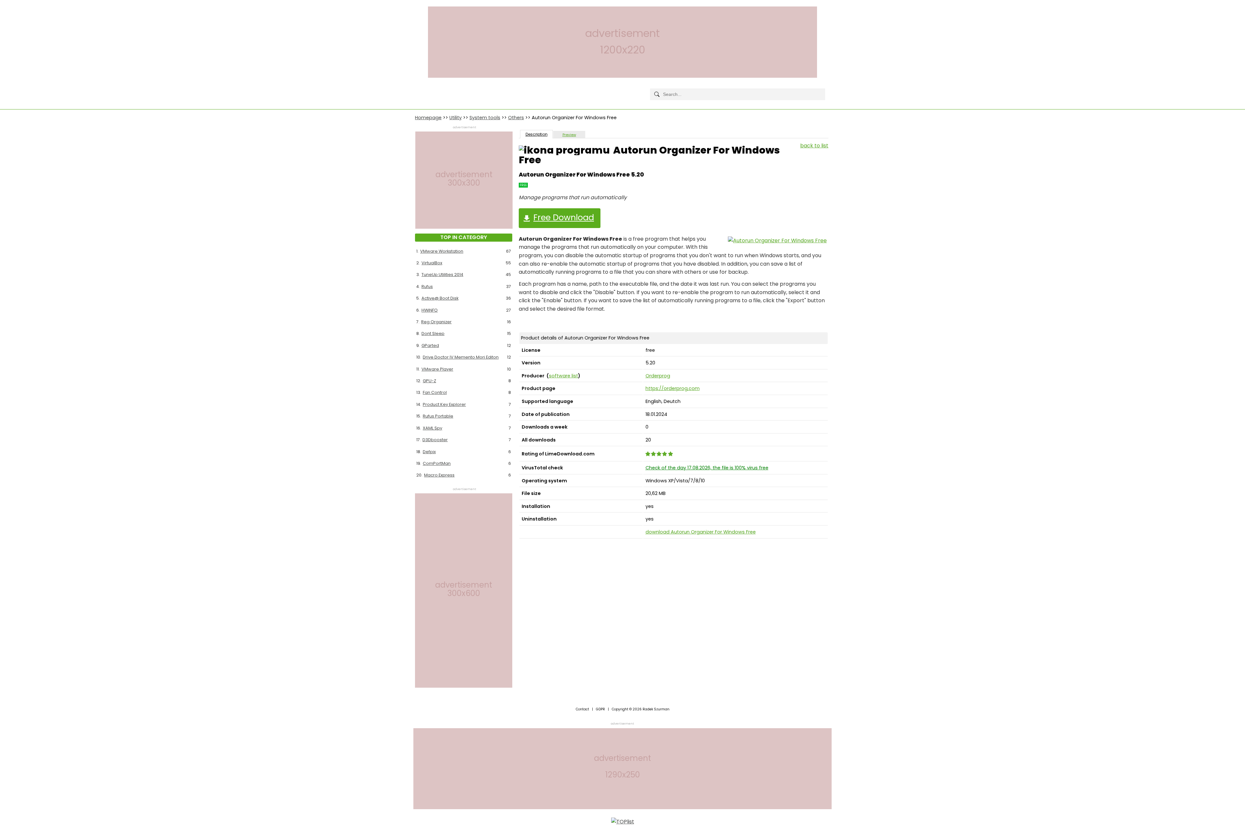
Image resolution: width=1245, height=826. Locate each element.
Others (516, 117)
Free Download (563, 217)
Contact (582, 709)
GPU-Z (429, 381)
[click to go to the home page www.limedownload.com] (429, 89)
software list (563, 376)
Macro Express (439, 475)
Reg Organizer (436, 322)
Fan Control (435, 392)
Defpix (429, 451)
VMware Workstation (441, 251)
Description (537, 134)
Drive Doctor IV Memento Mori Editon (461, 357)
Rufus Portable (438, 416)
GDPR (600, 709)
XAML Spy (432, 428)
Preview (569, 134)
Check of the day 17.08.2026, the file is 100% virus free (707, 468)
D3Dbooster (435, 439)
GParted (430, 345)
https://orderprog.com (673, 388)
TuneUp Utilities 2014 (442, 274)
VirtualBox (431, 263)
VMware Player (437, 369)
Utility (455, 117)
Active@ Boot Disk (439, 298)
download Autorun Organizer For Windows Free (701, 532)
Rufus (427, 286)
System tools (484, 117)
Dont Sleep (433, 333)
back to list (814, 145)
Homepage (428, 117)
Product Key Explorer (444, 404)
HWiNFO (429, 310)
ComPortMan (437, 463)
